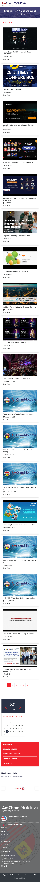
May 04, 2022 (8, 565)
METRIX (5, 847)
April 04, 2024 (8, 274)
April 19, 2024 (8, 130)
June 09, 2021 (8, 636)
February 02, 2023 (9, 417)
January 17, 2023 (9, 454)
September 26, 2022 (10, 527)
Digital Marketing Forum (12, 89)
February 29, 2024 (9, 381)
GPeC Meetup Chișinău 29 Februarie (16, 378)
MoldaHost (22, 878)
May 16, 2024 (8, 56)
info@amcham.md (9, 855)
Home (17, 14)
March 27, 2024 (8, 310)
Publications (6, 841)
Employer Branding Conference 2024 (17, 236)
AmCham (5, 834)
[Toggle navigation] (36, 3)
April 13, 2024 (8, 203)
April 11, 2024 (8, 238)
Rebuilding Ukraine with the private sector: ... (19, 525)
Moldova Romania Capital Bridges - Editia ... (19, 307)
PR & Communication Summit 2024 (16, 343)
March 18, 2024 (8, 345)
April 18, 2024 (8, 165)
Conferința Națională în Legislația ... (16, 271)
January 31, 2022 (9, 601)
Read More (6, 59)
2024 (4, 23)
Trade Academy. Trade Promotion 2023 (18, 414)
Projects (5, 844)
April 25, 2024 (8, 92)
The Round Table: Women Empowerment (18, 634)
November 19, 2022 (10, 492)
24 (7, 731)
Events (23, 14)
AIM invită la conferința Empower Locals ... (18, 162)
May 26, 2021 (8, 674)
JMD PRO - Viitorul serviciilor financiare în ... (19, 598)
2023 (10, 23)
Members (5, 838)
